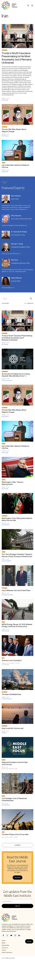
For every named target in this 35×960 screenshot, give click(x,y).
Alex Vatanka (5, 100)
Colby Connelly (5, 630)
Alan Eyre (4, 732)
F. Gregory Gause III (7, 698)
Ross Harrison (5, 135)
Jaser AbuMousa (6, 804)
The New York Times (7, 380)
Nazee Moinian (5, 524)
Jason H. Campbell (6, 560)
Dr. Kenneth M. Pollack (7, 594)
